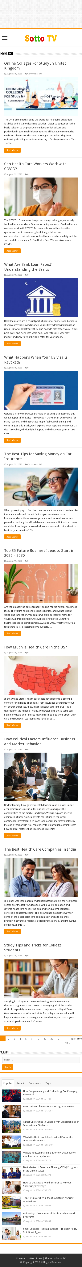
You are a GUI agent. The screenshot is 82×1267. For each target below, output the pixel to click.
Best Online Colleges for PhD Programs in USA (48, 1106)
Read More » (12, 150)
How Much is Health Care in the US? (35, 647)
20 (44, 1038)
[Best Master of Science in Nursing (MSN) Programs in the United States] (11, 1172)
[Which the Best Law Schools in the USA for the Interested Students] (11, 1142)
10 (37, 1038)
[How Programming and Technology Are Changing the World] (11, 1095)
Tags (48, 1083)
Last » (67, 1043)
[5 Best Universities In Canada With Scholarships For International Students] (11, 1126)
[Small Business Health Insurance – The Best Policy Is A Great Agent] (11, 1233)
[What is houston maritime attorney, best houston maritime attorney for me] (11, 1157)
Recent (20, 1083)
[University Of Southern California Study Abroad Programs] (11, 1218)
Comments (35, 1083)
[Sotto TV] (41, 37)
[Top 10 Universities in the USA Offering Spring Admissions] (11, 1202)
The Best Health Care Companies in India (40, 849)
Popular (7, 1083)
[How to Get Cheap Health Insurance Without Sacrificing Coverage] (11, 1187)
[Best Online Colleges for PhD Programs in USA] (11, 1111)
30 (52, 1038)
